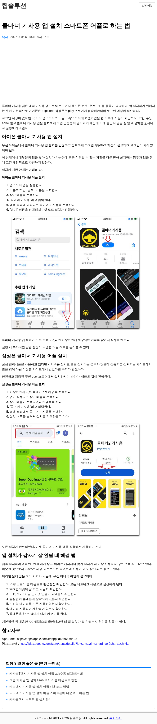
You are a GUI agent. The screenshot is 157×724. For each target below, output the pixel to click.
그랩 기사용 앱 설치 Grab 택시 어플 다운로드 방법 (43, 680)
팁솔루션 (14, 5)
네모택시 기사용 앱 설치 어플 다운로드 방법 (39, 686)
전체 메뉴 (147, 5)
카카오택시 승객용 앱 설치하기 (30, 699)
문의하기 (115, 718)
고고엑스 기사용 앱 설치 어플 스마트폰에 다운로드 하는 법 (49, 693)
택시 (5, 37)
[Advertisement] (78, 69)
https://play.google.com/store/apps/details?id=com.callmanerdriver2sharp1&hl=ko (74, 643)
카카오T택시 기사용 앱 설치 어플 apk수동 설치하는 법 (46, 673)
